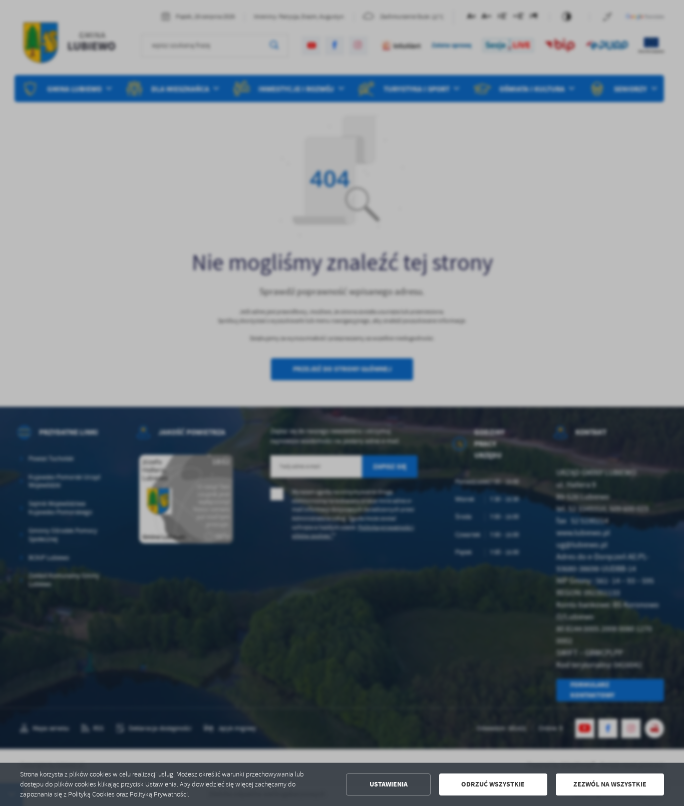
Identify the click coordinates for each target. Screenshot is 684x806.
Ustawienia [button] (389, 784)
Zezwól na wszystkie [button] (609, 784)
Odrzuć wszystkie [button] (493, 784)
